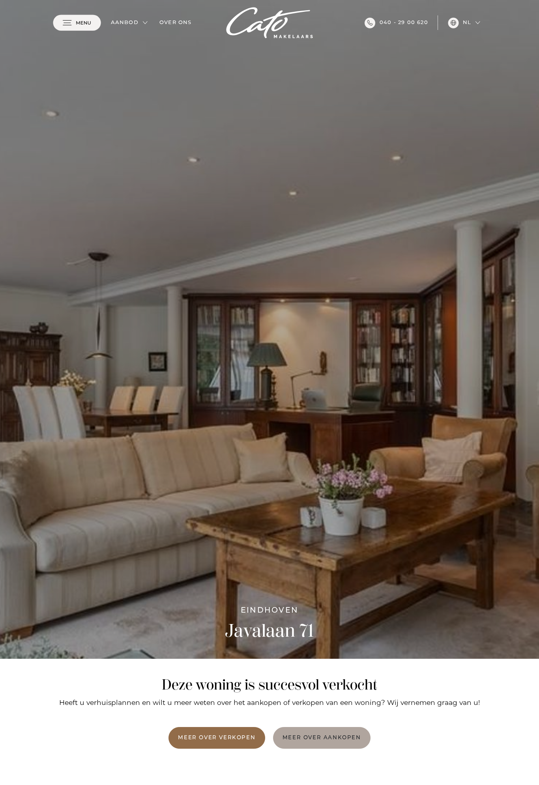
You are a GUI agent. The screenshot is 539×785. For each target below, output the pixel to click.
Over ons (175, 22)
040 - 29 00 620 (404, 22)
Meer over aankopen (322, 737)
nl (467, 22)
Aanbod (124, 22)
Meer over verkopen (216, 737)
